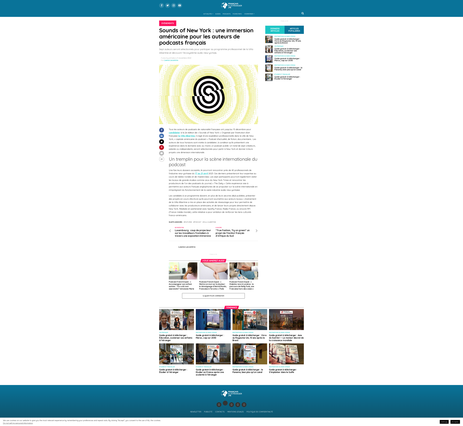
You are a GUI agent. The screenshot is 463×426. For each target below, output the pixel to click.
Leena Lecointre (171, 60)
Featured (188, 222)
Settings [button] (444, 422)
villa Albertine (210, 222)
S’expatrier (248, 14)
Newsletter (195, 412)
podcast (197, 222)
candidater (174, 132)
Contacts (220, 412)
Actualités (207, 14)
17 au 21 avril (201, 173)
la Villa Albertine (186, 135)
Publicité (208, 412)
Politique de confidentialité (260, 412)
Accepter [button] (455, 422)
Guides (218, 14)
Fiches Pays (237, 14)
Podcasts (227, 14)
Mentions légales (235, 412)
